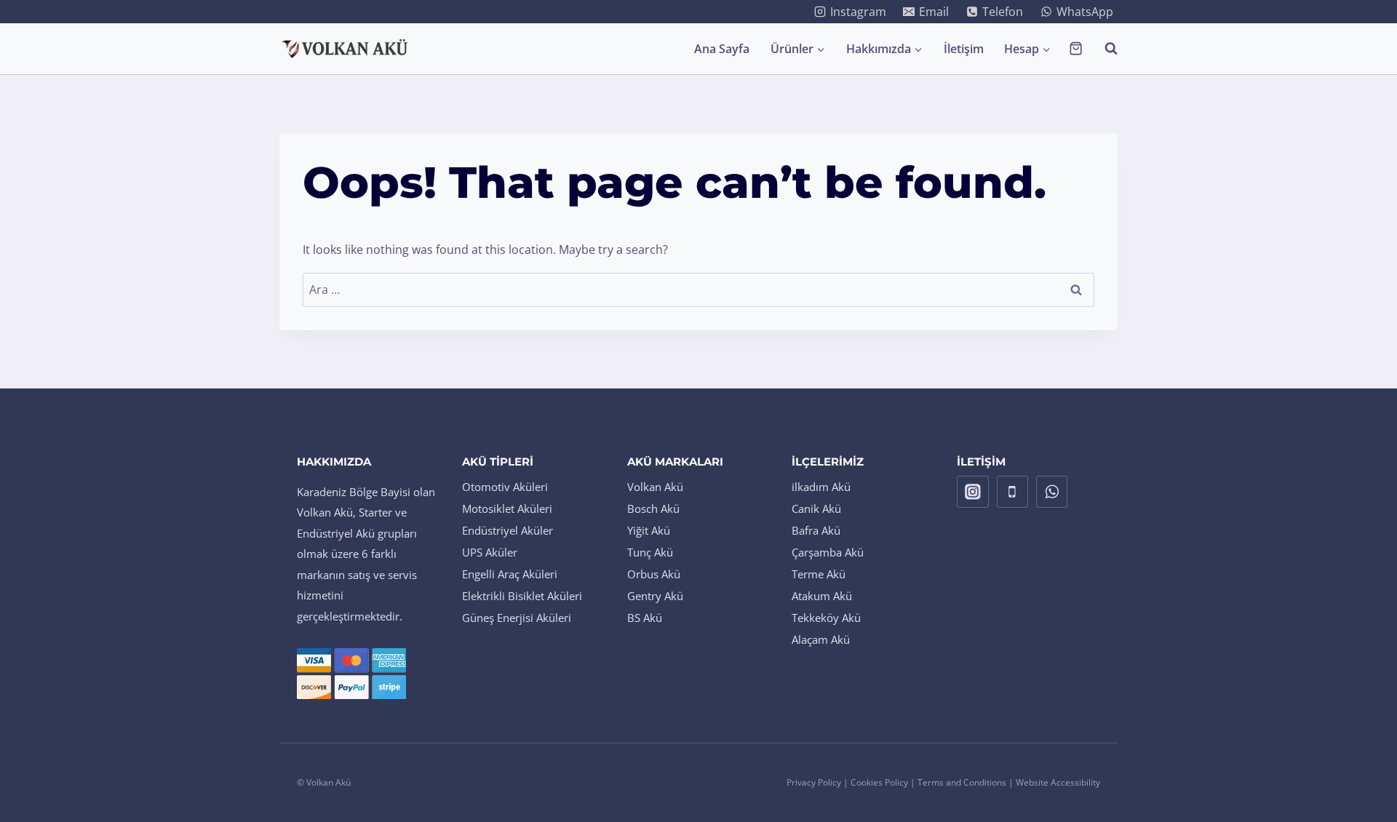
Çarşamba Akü (828, 552)
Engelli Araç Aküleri (509, 574)
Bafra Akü (816, 530)
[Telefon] (1013, 492)
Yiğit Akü (648, 530)
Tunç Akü (650, 552)
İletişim (964, 49)
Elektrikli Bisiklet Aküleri (522, 595)
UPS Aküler (489, 552)
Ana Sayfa (721, 49)
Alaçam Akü (821, 639)
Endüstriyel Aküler (507, 530)
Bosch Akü (653, 508)
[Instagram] (973, 492)
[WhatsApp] (1052, 492)
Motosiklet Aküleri (507, 508)
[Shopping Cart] (1076, 48)
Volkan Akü (655, 486)
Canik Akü (816, 508)
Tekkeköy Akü (826, 617)
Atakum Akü (822, 595)
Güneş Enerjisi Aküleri (516, 617)
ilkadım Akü (821, 486)
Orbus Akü (653, 574)
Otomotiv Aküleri (505, 486)
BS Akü (644, 617)
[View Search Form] (1104, 48)
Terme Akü (818, 574)
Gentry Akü (655, 595)
